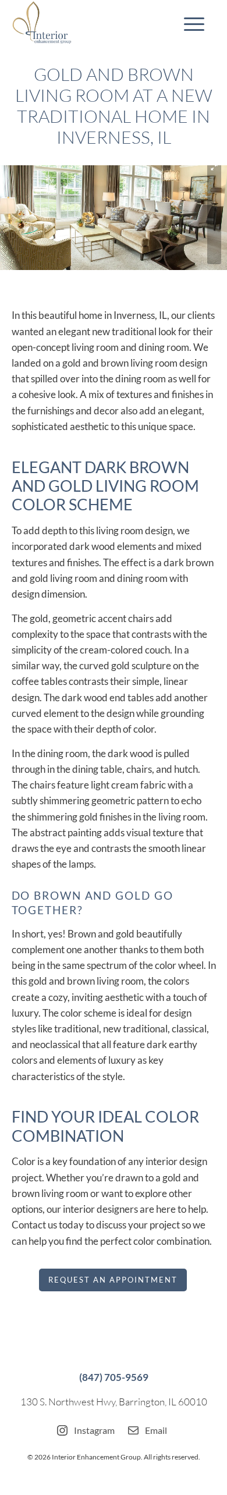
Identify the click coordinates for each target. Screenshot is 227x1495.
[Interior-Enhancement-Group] (93, 23)
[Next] (200, 217)
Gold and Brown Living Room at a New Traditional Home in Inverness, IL (113, 105)
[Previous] (26, 217)
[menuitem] (188, 23)
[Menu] (188, 23)
